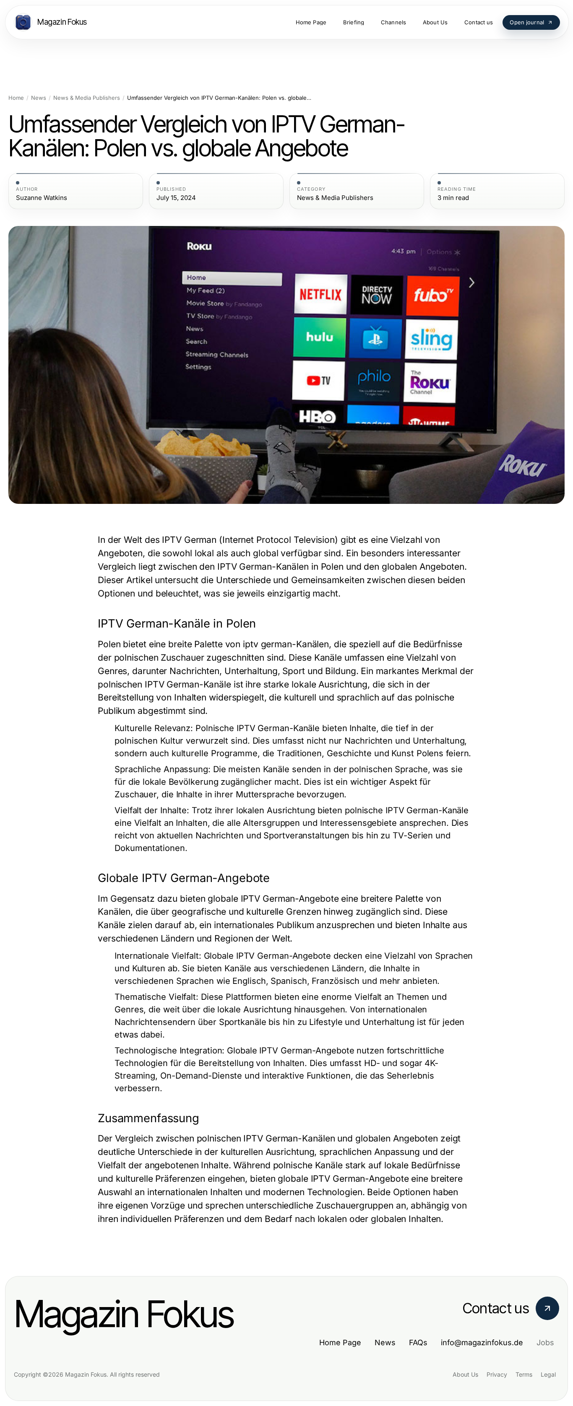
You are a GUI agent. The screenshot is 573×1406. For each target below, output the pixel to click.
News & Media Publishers (86, 98)
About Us (465, 1374)
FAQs (418, 1342)
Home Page (340, 1342)
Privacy (497, 1374)
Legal (548, 1374)
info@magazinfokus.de (482, 1342)
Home (16, 98)
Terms (524, 1374)
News (38, 98)
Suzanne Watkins (41, 198)
